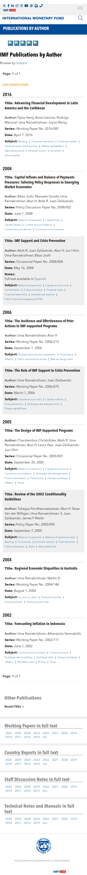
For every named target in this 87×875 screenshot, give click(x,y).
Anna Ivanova (45, 117)
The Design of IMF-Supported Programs (44, 430)
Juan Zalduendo (61, 201)
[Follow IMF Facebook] (8, 5)
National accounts (14, 151)
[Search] (80, 18)
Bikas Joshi (25, 196)
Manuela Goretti (47, 196)
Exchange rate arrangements (43, 404)
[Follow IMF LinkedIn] (12, 5)
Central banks (12, 290)
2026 (8, 733)
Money (42, 662)
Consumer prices (59, 653)
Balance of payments (29, 220)
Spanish (40, 279)
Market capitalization (52, 146)
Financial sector (66, 542)
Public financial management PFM (23, 299)
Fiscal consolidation (15, 478)
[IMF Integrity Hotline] (41, 5)
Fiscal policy (37, 478)
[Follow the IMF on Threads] (21, 5)
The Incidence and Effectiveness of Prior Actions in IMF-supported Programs (39, 323)
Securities (55, 151)
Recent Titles (12, 706)
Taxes (31, 547)
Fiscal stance (67, 355)
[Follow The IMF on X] (4, 5)
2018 (8, 737)
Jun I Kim (72, 250)
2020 (64, 733)
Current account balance (38, 225)
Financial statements (16, 294)
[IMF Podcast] (31, 5)
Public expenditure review (32, 359)
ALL (45, 737)
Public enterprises (14, 547)
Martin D (53, 578)
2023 (36, 733)
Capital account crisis (57, 285)
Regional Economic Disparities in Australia (46, 568)
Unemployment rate (37, 602)
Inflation (9, 359)
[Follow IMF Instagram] (17, 5)
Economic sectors (44, 542)
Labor (34, 597)
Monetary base (26, 662)
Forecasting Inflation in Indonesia (40, 623)
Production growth (51, 597)
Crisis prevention (33, 290)
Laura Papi (45, 445)
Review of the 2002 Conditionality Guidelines (35, 496)
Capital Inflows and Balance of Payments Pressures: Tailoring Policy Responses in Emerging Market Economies (42, 181)
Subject (21, 63)
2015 (36, 737)
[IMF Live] (60, 869)
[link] (10, 43)
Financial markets (67, 141)
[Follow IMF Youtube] (26, 5)
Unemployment (13, 602)
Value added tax (47, 547)
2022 (46, 733)
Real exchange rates (62, 359)
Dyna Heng (25, 117)
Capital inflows (13, 225)
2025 (18, 733)
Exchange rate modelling (19, 657)
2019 (74, 733)
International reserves (43, 294)
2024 (27, 733)
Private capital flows (15, 408)
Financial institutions (43, 141)
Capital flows (53, 220)
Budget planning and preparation (37, 355)
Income (22, 597)
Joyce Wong (57, 122)
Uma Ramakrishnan (32, 122)
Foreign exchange (58, 478)
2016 (27, 737)
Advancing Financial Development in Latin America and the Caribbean (41, 105)
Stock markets (12, 155)
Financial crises (55, 290)
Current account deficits (18, 229)
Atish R (43, 201)
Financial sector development (21, 146)
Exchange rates (45, 657)
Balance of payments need (60, 537)
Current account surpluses (49, 229)
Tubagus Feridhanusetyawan (38, 509)
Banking (23, 141)
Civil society (24, 542)
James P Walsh (33, 518)
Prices (21, 483)
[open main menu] (80, 8)
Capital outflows (54, 399)
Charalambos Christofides (36, 440)
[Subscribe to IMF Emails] (36, 5)
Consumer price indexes (32, 653)
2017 (18, 737)
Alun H (32, 201)
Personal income (37, 151)
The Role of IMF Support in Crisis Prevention (47, 370)
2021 (55, 733)
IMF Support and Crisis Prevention (40, 240)
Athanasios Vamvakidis (64, 633)
